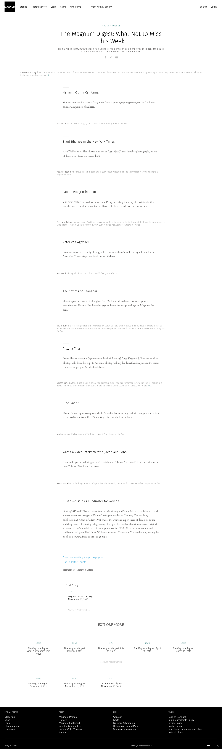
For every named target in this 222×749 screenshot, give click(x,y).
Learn (53, 7)
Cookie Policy (175, 726)
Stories (23, 7)
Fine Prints (75, 7)
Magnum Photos (68, 717)
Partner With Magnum (70, 729)
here (92, 107)
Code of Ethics (175, 732)
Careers (63, 732)
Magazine (10, 717)
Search (203, 7)
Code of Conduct (177, 717)
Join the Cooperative (70, 726)
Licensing (10, 729)
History (63, 720)
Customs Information (124, 729)
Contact (117, 717)
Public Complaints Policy (181, 720)
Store (63, 7)
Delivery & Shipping (124, 723)
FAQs (116, 720)
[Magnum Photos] (10, 7)
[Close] (218, 745)
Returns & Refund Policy (126, 726)
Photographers (39, 7)
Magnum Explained (69, 723)
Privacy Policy (175, 723)
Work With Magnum (101, 7)
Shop (7, 720)
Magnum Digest (111, 25)
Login (214, 7)
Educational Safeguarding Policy (185, 729)
